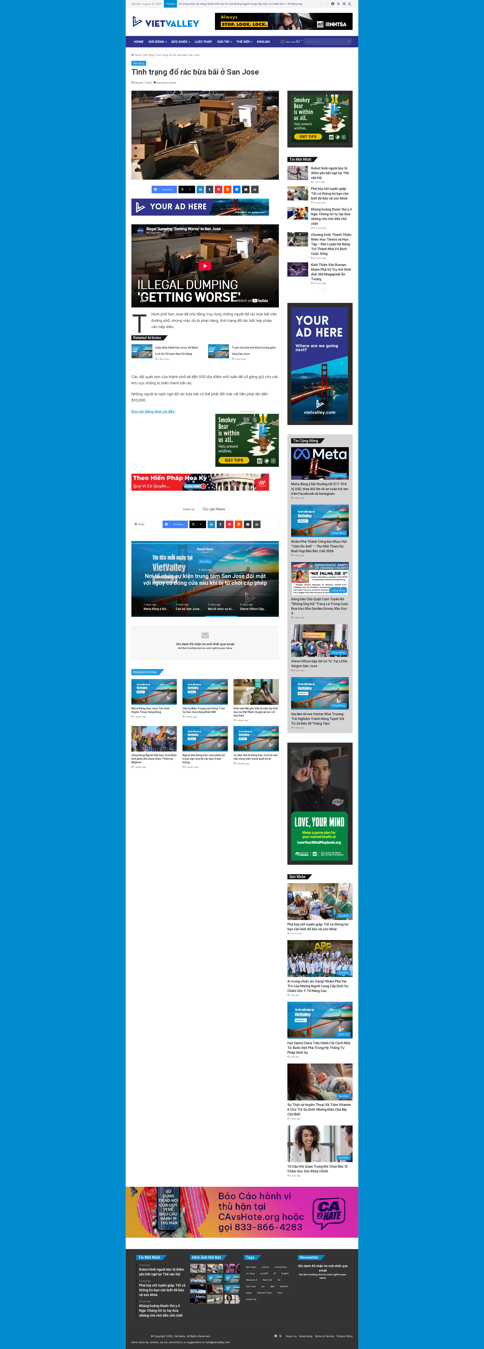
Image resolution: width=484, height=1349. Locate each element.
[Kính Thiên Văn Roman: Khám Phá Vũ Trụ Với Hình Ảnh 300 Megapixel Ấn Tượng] (297, 269)
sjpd (272, 1286)
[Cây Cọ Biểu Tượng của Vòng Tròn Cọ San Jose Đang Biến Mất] (205, 692)
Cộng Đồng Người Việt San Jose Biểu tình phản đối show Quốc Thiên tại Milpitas (154, 759)
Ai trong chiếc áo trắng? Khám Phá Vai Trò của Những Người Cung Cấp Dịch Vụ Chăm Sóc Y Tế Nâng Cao (317, 986)
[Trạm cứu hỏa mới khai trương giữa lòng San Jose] (218, 351)
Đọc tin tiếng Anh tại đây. (153, 411)
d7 (274, 1273)
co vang (250, 1273)
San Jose (251, 1286)
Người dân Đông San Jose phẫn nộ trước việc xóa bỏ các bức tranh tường (203, 759)
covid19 (264, 1273)
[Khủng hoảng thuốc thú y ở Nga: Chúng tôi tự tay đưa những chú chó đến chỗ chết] (297, 213)
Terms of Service (323, 1336)
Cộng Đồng (205, 561)
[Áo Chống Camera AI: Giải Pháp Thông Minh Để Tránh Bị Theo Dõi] (215, 1299)
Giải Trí (223, 42)
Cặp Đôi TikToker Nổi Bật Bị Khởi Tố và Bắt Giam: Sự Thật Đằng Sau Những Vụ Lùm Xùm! (230, 3)
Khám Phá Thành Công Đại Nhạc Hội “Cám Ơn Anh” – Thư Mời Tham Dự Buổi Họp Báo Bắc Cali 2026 (319, 546)
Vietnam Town (264, 1292)
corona (265, 1267)
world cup (251, 1299)
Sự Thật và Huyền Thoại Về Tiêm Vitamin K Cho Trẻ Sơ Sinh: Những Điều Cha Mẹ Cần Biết (319, 1109)
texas (249, 1292)
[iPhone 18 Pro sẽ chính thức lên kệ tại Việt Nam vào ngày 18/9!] (232, 1268)
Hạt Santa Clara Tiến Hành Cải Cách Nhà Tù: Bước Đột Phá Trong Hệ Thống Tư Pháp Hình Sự (318, 1047)
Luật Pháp (203, 42)
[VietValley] (166, 21)
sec (263, 1286)
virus (279, 1292)
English (263, 42)
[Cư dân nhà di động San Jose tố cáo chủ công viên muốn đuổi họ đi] (256, 739)
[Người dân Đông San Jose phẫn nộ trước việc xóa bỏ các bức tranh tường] (205, 739)
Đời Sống (156, 42)
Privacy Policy (344, 1336)
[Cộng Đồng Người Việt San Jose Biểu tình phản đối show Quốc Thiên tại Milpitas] (154, 739)
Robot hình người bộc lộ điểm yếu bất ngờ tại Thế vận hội (330, 173)
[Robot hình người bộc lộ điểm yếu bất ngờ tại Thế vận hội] (297, 173)
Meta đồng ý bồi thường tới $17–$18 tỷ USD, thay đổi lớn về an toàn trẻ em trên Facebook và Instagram (205, 583)
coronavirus (280, 1267)
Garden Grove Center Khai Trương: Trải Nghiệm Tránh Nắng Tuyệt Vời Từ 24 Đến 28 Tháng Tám (317, 718)
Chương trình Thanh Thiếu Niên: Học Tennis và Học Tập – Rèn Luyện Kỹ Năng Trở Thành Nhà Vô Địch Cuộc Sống (331, 244)
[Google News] (214, 509)
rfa (279, 1279)
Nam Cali (267, 1279)
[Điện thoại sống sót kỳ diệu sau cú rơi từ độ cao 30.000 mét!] (198, 1289)
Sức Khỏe (179, 42)
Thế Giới (243, 42)
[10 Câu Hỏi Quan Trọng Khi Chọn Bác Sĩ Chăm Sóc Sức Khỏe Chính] (232, 1299)
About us (290, 1336)
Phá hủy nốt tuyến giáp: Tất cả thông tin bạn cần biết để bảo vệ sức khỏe (330, 193)
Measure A (251, 1279)
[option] (205, 579)
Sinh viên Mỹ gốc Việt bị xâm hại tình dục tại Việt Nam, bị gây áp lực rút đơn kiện (255, 712)
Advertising (304, 1336)
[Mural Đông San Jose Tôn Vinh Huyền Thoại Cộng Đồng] (154, 692)
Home (138, 42)
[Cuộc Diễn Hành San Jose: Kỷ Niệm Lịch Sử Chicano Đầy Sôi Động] (142, 351)
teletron (284, 1286)
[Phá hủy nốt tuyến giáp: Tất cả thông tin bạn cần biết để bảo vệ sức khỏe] (297, 193)
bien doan (251, 1267)
